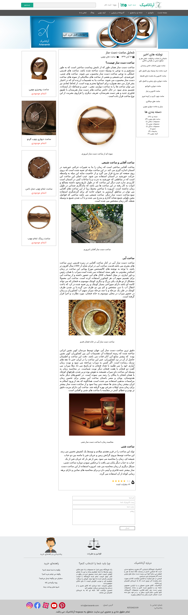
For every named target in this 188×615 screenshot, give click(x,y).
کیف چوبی (102, 13)
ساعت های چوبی (108, 56)
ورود (114, 5)
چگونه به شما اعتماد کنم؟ (51, 570)
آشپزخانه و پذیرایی (117, 13)
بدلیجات (152, 131)
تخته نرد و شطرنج (136, 13)
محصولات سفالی (153, 121)
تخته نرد (152, 117)
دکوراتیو (151, 13)
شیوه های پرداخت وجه (51, 587)
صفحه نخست (162, 13)
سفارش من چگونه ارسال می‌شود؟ (51, 578)
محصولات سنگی (152, 126)
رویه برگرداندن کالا (51, 583)
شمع (153, 129)
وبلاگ (92, 13)
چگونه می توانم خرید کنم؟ (51, 574)
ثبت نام (108, 5)
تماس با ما (82, 13)
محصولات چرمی (152, 124)
